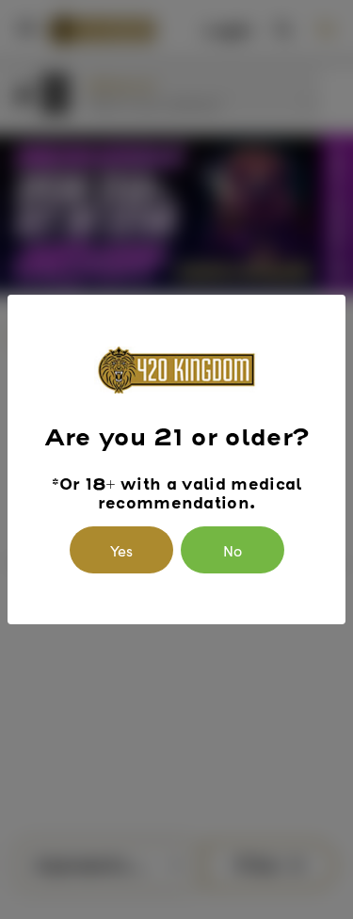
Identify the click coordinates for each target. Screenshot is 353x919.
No (232, 550)
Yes (121, 550)
